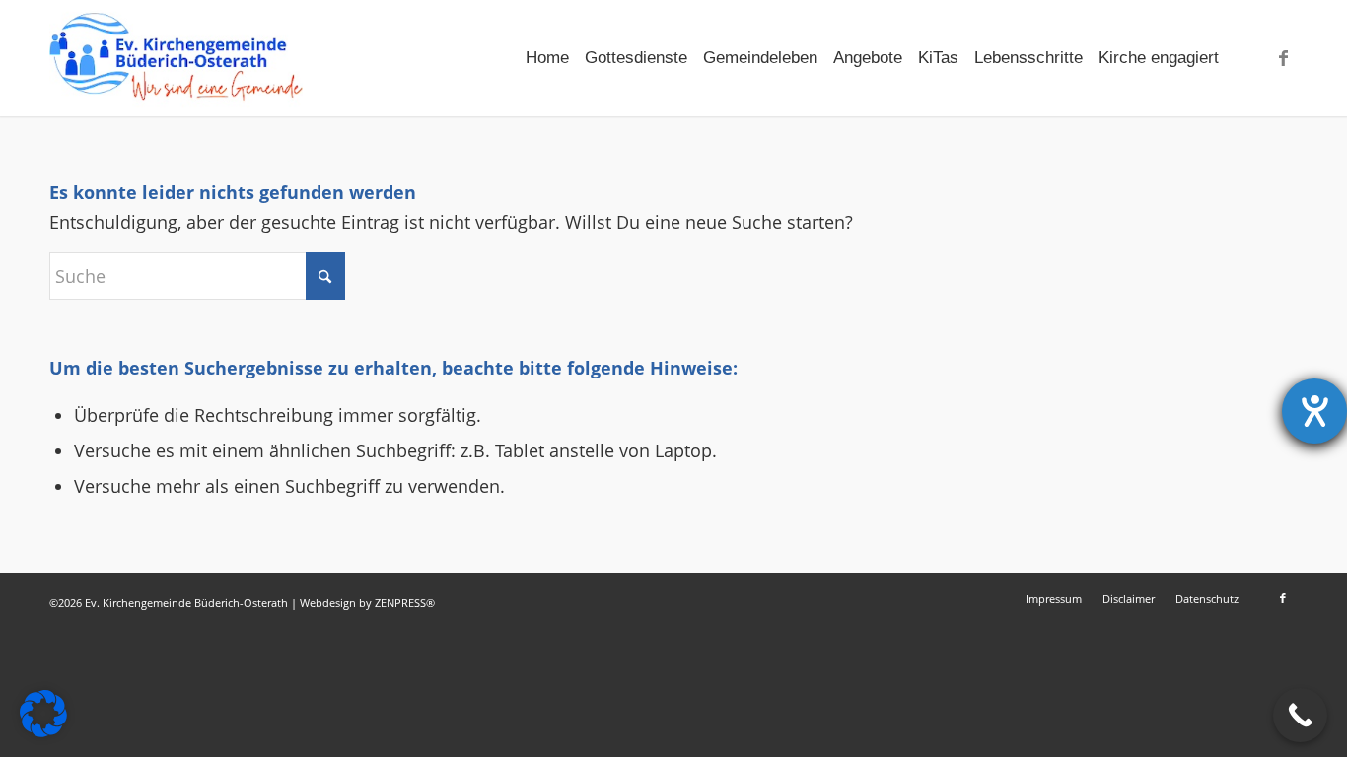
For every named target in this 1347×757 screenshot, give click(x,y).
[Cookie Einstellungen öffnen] (43, 730)
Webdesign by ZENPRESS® (367, 602)
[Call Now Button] (1300, 715)
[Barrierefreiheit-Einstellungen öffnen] (1314, 411)
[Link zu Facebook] (1283, 57)
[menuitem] (547, 58)
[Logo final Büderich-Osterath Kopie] (176, 58)
